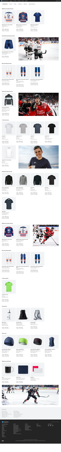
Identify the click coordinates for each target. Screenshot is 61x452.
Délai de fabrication (16, 431)
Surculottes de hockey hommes (8, 35)
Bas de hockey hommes (6, 63)
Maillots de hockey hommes (7, 8)
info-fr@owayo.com (23, 440)
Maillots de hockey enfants (7, 223)
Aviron (3, 434)
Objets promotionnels (6, 361)
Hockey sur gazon (4, 430)
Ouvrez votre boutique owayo (17, 433)
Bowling (3, 433)
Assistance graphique (16, 427)
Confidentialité (27, 427)
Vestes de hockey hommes (7, 91)
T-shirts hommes (5, 120)
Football (3, 427)
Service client (27, 425)
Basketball (3, 425)
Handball (3, 428)
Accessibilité (26, 428)
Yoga (2, 431)
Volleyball (3, 435)
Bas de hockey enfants (6, 250)
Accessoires (4, 306)
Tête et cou (4, 333)
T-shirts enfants (5, 278)
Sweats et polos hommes (7, 171)
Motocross (3, 432)
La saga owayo (38, 425)
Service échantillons (16, 425)
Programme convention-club (17, 430)
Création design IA (15, 428)
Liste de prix (15, 432)
